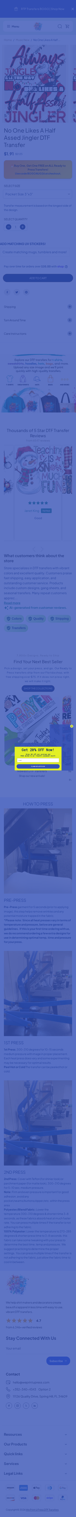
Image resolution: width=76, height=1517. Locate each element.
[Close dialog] (71, 726)
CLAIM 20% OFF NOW (38, 766)
